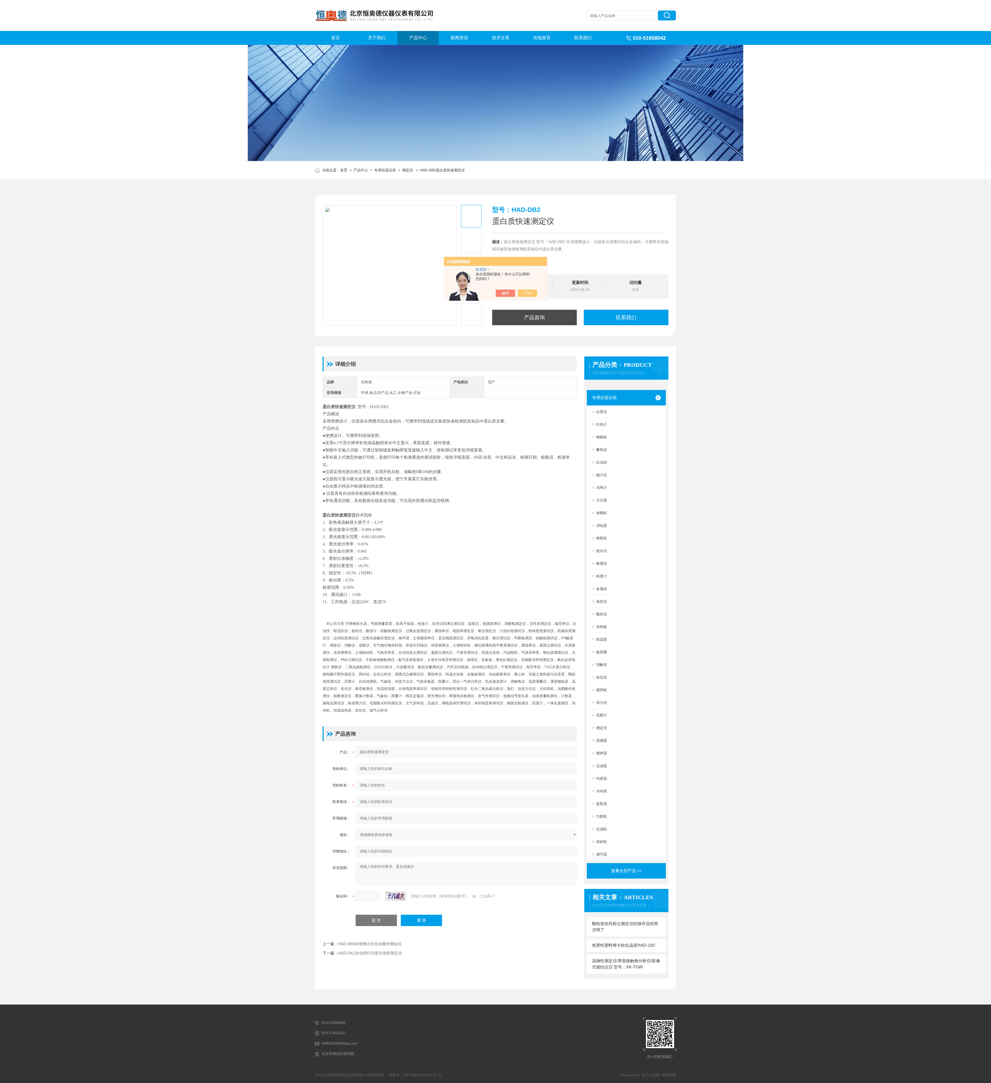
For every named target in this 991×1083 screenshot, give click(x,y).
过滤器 (601, 766)
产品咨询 (534, 317)
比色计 (601, 424)
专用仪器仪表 (385, 170)
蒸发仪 (601, 601)
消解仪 (601, 665)
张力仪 (601, 702)
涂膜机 (601, 513)
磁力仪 (601, 475)
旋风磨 (601, 652)
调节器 (601, 854)
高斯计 (601, 715)
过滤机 (601, 829)
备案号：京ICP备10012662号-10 (415, 1075)
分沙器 (601, 500)
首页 (335, 37)
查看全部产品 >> (626, 871)
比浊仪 (601, 462)
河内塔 (601, 791)
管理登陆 (669, 1075)
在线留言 (542, 37)
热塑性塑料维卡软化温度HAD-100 (623, 945)
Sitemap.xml (629, 1075)
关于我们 (377, 37)
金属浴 (601, 589)
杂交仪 (601, 677)
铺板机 (601, 437)
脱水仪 (601, 551)
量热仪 (601, 450)
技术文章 (500, 37)
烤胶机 (601, 538)
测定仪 (408, 170)
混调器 (601, 740)
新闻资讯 (459, 37)
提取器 (601, 804)
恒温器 (601, 639)
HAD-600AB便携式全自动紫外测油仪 (370, 944)
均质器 (601, 778)
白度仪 (601, 412)
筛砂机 (601, 842)
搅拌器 (601, 753)
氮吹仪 (601, 614)
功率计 (601, 487)
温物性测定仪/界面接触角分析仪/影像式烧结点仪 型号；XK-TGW (626, 964)
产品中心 (418, 37)
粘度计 (601, 576)
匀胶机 (601, 816)
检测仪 (601, 563)
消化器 (601, 525)
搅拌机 (601, 690)
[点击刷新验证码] (395, 896)
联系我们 (583, 37)
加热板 (601, 627)
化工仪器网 (651, 1075)
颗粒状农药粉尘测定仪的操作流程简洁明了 (625, 926)
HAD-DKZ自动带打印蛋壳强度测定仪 (370, 953)
